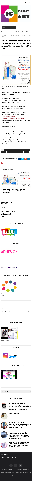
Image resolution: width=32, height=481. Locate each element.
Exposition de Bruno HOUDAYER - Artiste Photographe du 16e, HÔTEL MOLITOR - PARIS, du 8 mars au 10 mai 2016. (19, 444)
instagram (17, 311)
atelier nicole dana (21, 150)
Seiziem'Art (17, 476)
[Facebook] (25, 2)
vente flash (11, 34)
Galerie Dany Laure (15, 413)
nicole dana (27, 32)
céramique (12, 32)
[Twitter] (30, 2)
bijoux (6, 32)
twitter (17, 314)
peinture (4, 34)
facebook (17, 308)
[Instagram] (27, 2)
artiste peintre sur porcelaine (12, 31)
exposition (19, 32)
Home (2, 31)
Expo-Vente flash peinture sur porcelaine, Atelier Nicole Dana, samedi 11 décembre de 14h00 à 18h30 (14, 191)
